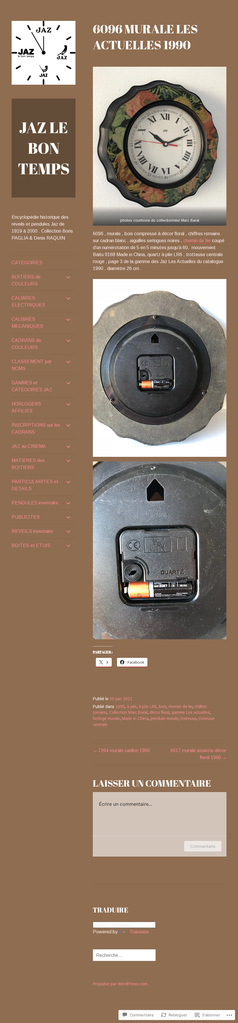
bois (162, 707)
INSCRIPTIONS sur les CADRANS (36, 428)
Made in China (135, 718)
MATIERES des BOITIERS (28, 464)
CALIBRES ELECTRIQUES (28, 301)
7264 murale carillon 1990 (124, 750)
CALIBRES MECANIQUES (27, 323)
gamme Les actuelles (191, 712)
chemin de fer (197, 240)
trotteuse (188, 718)
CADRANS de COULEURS (26, 344)
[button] (159, 146)
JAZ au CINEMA (29, 446)
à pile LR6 (148, 707)
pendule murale (164, 718)
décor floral (160, 712)
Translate (139, 931)
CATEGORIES (27, 262)
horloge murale (106, 718)
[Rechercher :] (129, 955)
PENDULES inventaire (35, 502)
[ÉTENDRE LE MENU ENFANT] (68, 277)
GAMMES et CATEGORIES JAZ (32, 386)
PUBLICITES (26, 517)
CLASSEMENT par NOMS (32, 365)
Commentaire (202, 846)
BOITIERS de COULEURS (26, 280)
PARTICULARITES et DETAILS (35, 485)
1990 (120, 707)
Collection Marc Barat (128, 712)
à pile (132, 707)
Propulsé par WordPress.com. (121, 984)
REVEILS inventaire (32, 531)
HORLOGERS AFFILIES (26, 407)
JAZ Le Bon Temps (44, 148)
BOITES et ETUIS (31, 545)
